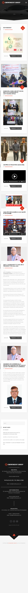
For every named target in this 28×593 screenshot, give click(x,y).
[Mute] (22, 181)
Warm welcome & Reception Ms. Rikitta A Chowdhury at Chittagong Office (13, 92)
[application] (14, 176)
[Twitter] (18, 128)
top (14, 536)
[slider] (13, 181)
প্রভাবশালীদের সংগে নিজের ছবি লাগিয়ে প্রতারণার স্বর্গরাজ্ (13, 164)
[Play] (5, 181)
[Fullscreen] (24, 181)
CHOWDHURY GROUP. (12, 543)
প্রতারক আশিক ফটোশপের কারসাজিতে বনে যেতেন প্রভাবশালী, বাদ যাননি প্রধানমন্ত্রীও (14, 212)
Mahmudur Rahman (9, 29)
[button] (14, 176)
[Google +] (20, 128)
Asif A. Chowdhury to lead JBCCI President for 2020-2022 (13, 265)
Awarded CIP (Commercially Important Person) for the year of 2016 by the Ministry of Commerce (14, 365)
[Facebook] (17, 128)
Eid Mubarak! (7, 27)
